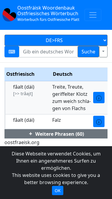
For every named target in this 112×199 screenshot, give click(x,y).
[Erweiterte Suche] (103, 51)
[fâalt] (99, 97)
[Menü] (93, 15)
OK (58, 190)
